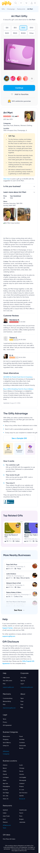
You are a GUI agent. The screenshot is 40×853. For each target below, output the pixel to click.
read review (18, 332)
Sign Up (23, 680)
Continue (19, 88)
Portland (5, 789)
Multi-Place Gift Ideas (9, 839)
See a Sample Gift (19, 438)
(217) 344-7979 (8, 119)
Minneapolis (22, 780)
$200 (7, 33)
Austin (21, 765)
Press (22, 701)
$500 (15, 33)
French (21, 813)
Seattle (21, 795)
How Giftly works (7, 680)
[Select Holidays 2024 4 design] (6, 78)
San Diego (6, 792)
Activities (21, 739)
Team (22, 698)
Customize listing (7, 698)
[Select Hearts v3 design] (25, 78)
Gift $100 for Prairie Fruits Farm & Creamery (17, 377)
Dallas (4, 771)
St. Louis (21, 789)
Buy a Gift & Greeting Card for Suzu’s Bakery (18, 389)
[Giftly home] (6, 3)
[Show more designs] (32, 78)
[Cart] (26, 3)
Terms (4, 719)
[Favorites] (21, 3)
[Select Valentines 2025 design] (13, 78)
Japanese (22, 822)
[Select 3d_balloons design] (19, 78)
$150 (31, 28)
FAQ (4, 683)
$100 (23, 28)
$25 (7, 28)
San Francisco (23, 792)
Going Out (6, 745)
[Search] (15, 3)
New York (5, 783)
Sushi (4, 819)
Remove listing (7, 701)
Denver (21, 771)
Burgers (21, 819)
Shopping (5, 739)
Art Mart (30, 9)
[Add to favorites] (19, 94)
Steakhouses (23, 810)
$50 (15, 28)
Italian (4, 813)
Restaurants (6, 736)
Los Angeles (22, 777)
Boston (5, 768)
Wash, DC (6, 799)
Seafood (5, 810)
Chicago (21, 768)
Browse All (22, 799)
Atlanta (5, 765)
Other (31, 33)
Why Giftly (23, 677)
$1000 (23, 33)
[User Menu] (33, 3)
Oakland (21, 783)
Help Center (6, 677)
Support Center (7, 628)
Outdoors (22, 742)
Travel (21, 736)
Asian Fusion (6, 816)
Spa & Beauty (7, 742)
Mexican (5, 822)
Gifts (3, 9)
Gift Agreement (7, 725)
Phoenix (21, 786)
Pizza (20, 816)
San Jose (5, 795)
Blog (22, 707)
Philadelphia (6, 786)
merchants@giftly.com (9, 708)
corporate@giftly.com (27, 687)
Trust (22, 704)
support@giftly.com (8, 636)
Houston (21, 774)
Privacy (5, 722)
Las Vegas (6, 777)
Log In (22, 683)
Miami (4, 780)
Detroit (5, 774)
